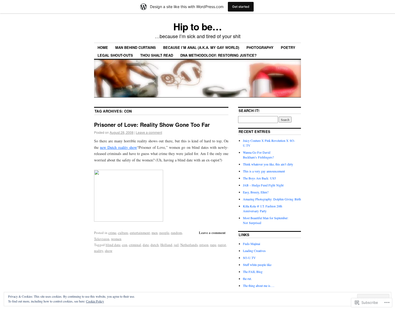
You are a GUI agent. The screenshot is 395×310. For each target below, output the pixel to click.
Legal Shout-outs (115, 55)
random (176, 232)
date (146, 244)
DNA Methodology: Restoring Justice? (218, 55)
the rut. (247, 278)
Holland (166, 244)
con (124, 244)
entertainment (140, 232)
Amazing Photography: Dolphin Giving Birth (272, 199)
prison (204, 244)
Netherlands (189, 244)
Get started (240, 7)
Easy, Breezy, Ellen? (255, 192)
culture (123, 232)
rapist (222, 244)
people (164, 232)
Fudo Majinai (251, 243)
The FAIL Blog (253, 271)
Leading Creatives (254, 250)
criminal (135, 244)
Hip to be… (197, 26)
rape (213, 244)
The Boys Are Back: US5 (259, 178)
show (108, 250)
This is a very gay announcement (264, 171)
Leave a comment (149, 132)
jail (176, 244)
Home (103, 47)
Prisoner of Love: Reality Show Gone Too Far (152, 124)
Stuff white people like (257, 264)
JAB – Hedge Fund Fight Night (263, 185)
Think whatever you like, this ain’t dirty (268, 164)
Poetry (288, 47)
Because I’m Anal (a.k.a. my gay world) (201, 47)
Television (101, 238)
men (155, 232)
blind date (113, 244)
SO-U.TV (249, 257)
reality (98, 250)
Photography (260, 47)
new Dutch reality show (118, 147)
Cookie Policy (95, 301)
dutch (154, 244)
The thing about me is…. (258, 285)
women (116, 238)
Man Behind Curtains (135, 47)
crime (112, 232)
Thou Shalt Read (156, 55)
